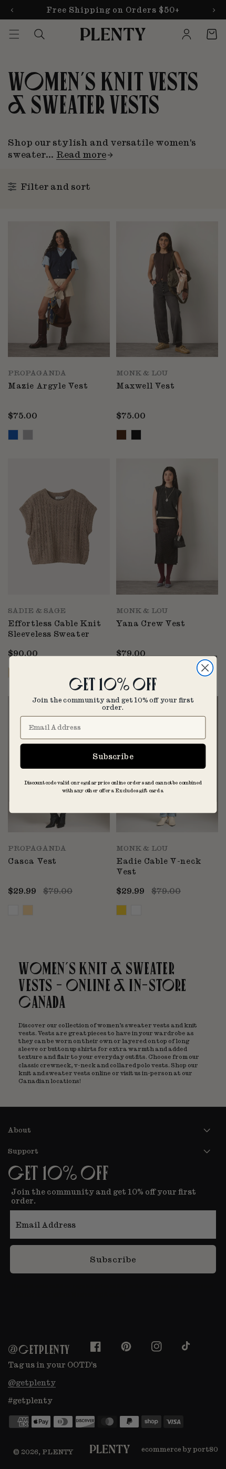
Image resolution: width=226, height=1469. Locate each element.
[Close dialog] (205, 668)
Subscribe (113, 755)
